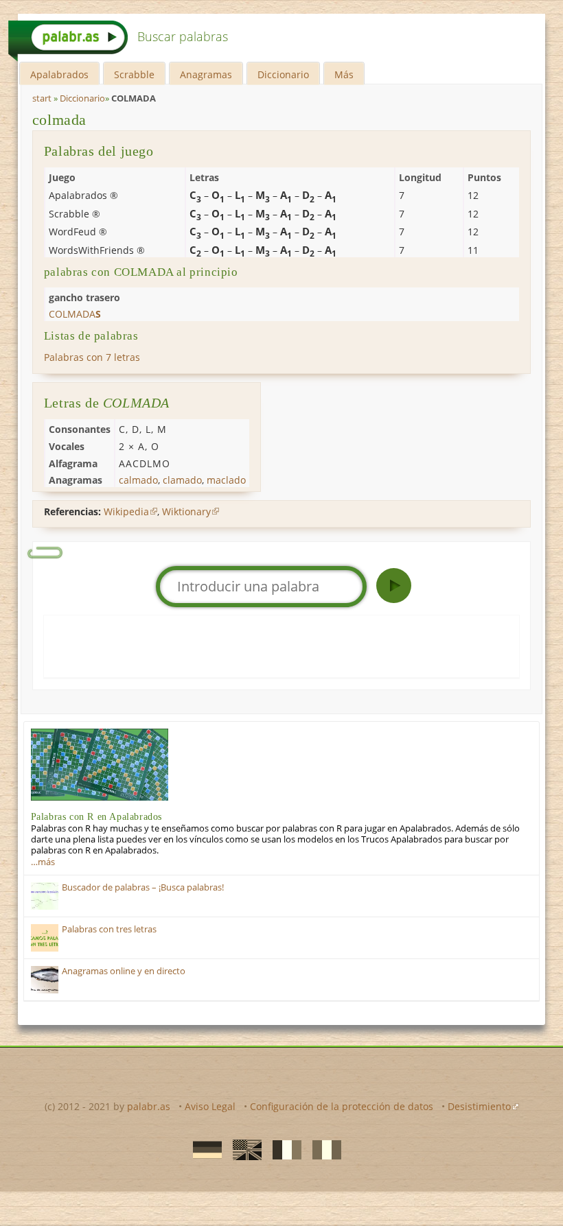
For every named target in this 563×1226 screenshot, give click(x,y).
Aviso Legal (210, 1106)
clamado (182, 479)
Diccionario (283, 74)
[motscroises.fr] (282, 1149)
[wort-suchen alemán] (203, 1149)
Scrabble (134, 74)
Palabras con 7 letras (92, 357)
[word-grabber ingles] (243, 1149)
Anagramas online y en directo (123, 971)
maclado (226, 479)
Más (344, 74)
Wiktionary (186, 511)
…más (43, 862)
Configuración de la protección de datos (341, 1106)
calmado (138, 479)
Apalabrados (59, 74)
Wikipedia (126, 511)
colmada (59, 119)
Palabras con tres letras (109, 929)
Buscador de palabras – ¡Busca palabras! (143, 887)
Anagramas (206, 74)
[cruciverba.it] (322, 1149)
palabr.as (148, 1106)
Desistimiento (479, 1106)
